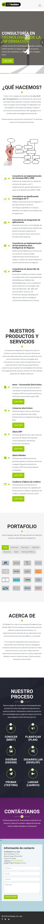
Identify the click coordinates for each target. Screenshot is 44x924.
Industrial (35, 547)
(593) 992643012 (17, 861)
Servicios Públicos (28, 552)
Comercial (14, 547)
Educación (25, 547)
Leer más (7, 61)
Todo (5, 547)
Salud (16, 552)
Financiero (7, 552)
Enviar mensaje (10, 897)
